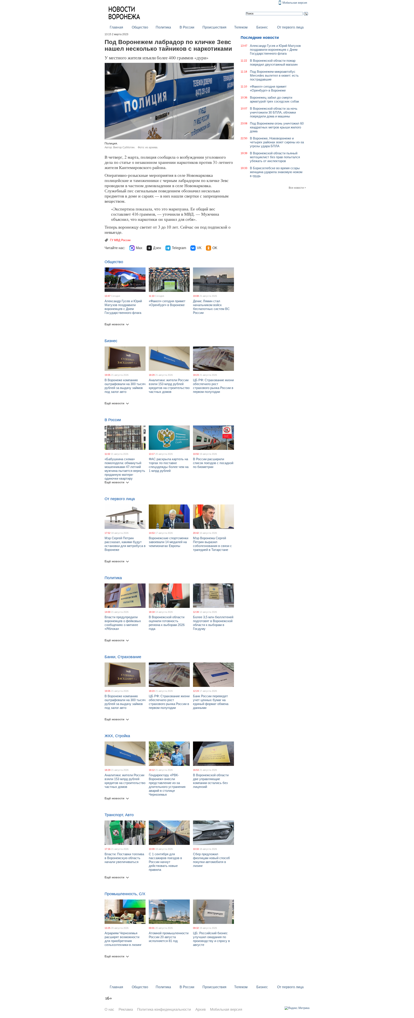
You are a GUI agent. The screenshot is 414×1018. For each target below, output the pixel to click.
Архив (200, 1009)
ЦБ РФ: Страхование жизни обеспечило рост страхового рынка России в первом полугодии (213, 386)
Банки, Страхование (123, 657)
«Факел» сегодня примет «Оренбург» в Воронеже (167, 303)
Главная (116, 27)
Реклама (126, 1009)
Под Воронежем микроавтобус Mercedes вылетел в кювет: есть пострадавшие (274, 75)
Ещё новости (114, 324)
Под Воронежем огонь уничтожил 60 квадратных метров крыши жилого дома (277, 127)
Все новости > (297, 187)
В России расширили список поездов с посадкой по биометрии (213, 463)
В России (187, 27)
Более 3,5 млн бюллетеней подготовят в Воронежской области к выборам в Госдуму (213, 623)
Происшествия (214, 27)
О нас (109, 1009)
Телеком (241, 27)
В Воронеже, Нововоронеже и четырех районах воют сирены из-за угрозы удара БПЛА (277, 142)
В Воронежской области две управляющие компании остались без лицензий (211, 781)
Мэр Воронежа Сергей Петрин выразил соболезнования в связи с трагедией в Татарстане (212, 544)
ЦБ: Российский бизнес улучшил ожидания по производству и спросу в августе (211, 939)
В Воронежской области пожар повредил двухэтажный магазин (274, 62)
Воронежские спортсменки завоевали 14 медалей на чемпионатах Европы (168, 542)
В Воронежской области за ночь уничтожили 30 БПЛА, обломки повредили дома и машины (273, 112)
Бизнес (262, 27)
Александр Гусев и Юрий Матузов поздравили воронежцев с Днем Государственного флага (123, 307)
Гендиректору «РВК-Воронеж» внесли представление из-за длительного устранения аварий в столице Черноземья (167, 784)
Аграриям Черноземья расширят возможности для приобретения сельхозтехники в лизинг (123, 939)
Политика (163, 27)
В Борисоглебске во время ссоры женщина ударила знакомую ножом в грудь (276, 172)
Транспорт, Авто (119, 815)
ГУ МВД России (120, 240)
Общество (140, 27)
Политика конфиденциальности (164, 1009)
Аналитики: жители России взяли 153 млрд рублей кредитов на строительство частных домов (169, 386)
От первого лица (290, 27)
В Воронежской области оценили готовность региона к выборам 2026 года (167, 623)
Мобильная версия (294, 2)
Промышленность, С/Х (125, 894)
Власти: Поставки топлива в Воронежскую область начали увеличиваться (124, 858)
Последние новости (260, 37)
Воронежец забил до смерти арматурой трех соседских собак (274, 99)
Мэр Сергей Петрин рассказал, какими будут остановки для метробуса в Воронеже (125, 544)
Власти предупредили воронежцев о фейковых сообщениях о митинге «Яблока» (123, 623)
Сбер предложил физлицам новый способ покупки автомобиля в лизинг (211, 860)
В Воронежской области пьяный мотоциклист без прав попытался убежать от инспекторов (275, 157)
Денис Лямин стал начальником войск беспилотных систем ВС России (211, 307)
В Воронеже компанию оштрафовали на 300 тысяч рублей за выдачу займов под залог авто (125, 386)
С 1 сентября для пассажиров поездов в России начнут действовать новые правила (165, 861)
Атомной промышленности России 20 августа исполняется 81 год (168, 937)
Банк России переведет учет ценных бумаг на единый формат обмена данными (210, 702)
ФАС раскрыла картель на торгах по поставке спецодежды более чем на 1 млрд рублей (168, 465)
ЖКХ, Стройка (117, 736)
